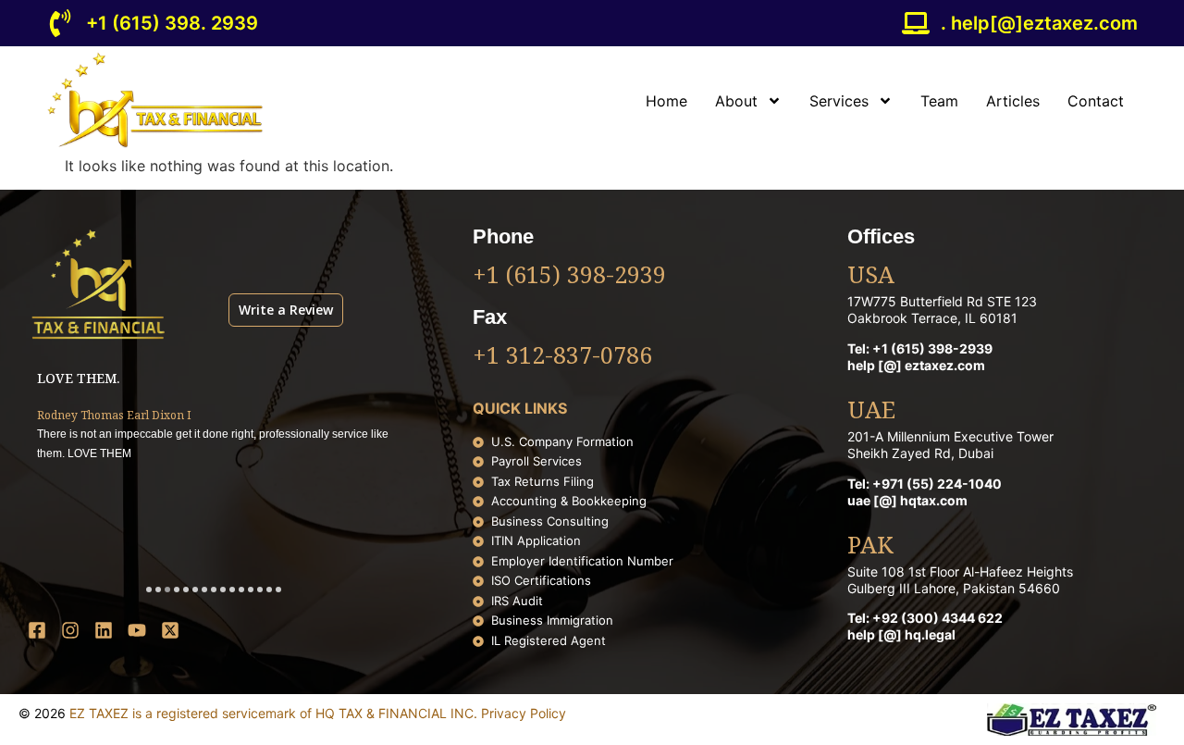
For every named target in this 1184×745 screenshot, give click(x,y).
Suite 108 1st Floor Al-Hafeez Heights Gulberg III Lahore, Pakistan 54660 (960, 580)
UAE (871, 412)
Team (939, 101)
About (736, 101)
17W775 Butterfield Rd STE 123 (942, 301)
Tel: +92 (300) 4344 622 (925, 618)
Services (839, 101)
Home (666, 101)
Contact (1095, 101)
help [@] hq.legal (901, 634)
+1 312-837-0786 (562, 357)
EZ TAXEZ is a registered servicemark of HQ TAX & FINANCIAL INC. (275, 713)
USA (870, 277)
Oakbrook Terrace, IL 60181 (932, 318)
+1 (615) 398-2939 (569, 277)
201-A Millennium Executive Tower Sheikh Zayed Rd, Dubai (950, 444)
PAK (870, 547)
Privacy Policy (523, 713)
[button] (149, 589)
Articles (1013, 101)
